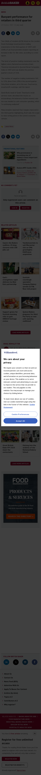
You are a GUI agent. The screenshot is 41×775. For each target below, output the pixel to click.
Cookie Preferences (20, 414)
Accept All (20, 421)
